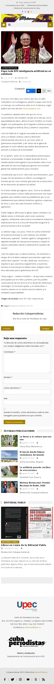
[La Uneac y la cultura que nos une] (9, 441)
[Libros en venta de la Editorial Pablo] (27, 523)
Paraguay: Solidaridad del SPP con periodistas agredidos (47, 328)
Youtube (28, 680)
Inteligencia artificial (17, 306)
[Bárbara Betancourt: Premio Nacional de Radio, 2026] (9, 487)
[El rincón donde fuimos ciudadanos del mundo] (9, 456)
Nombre (8, 377)
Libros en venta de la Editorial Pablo (23, 545)
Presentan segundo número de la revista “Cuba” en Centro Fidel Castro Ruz (9, 328)
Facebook (4, 680)
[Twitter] (39, 91)
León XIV (29, 306)
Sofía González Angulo (31, 461)
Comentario (9, 352)
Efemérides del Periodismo (38, 5)
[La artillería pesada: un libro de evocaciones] (9, 471)
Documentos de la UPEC (15, 5)
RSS (43, 680)
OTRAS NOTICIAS (9, 68)
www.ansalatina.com (31, 108)
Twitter (12, 680)
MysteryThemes (40, 672)
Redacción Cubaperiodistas (28, 313)
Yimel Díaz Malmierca (31, 446)
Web (5, 398)
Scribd (35, 680)
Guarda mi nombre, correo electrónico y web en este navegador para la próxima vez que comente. (26, 414)
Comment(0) (26, 81)
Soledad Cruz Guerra (30, 477)
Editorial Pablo (15, 502)
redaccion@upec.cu (33, 627)
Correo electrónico (12, 388)
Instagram (20, 680)
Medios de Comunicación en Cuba (27, 8)
